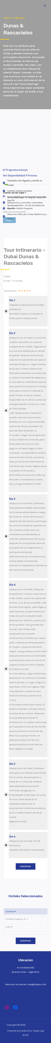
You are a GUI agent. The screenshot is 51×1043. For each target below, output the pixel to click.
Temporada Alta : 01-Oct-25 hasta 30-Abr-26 (26, 207)
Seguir (9, 220)
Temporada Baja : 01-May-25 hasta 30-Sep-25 (26, 199)
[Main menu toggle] (45, 5)
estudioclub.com (35, 1024)
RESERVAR (25, 866)
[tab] (11, 911)
